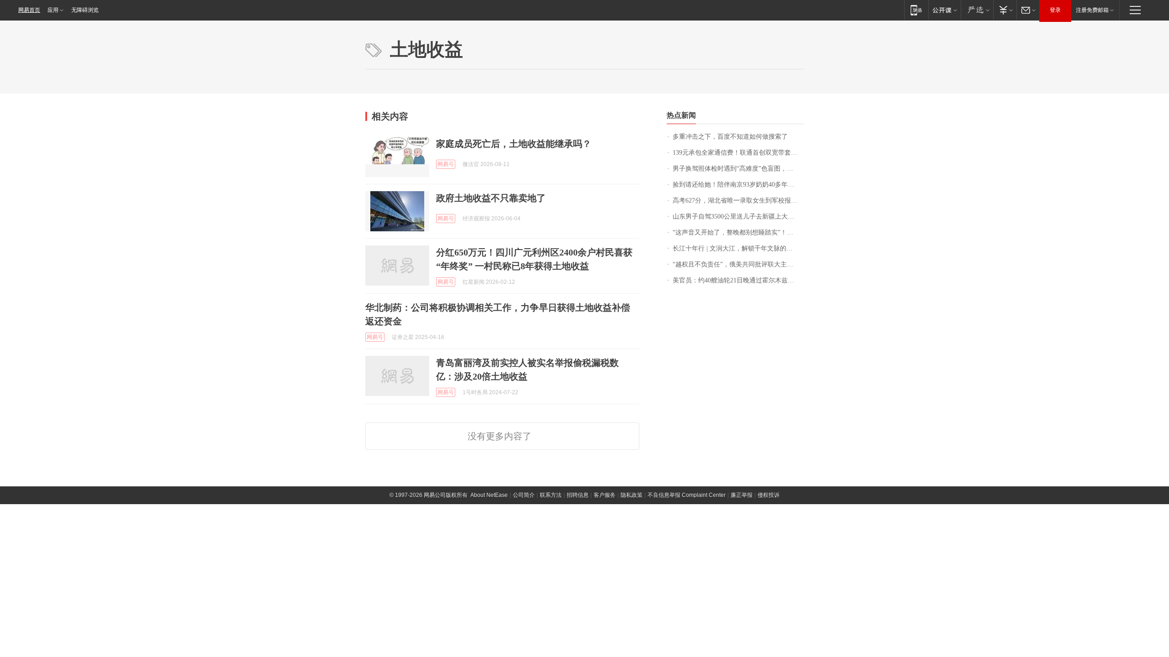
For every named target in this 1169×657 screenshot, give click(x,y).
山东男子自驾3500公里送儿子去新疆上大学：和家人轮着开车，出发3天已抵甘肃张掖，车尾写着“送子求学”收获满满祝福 (738, 216)
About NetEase (489, 495)
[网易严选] (977, 10)
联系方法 (551, 495)
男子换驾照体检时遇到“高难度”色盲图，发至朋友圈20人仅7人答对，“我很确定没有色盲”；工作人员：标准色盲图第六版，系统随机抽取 (738, 168)
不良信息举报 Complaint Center (687, 495)
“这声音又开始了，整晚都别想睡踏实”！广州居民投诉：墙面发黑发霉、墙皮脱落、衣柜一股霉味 (738, 232)
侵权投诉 (768, 495)
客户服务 (605, 495)
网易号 (445, 164)
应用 (52, 10)
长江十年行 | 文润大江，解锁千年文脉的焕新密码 (738, 248)
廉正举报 (742, 495)
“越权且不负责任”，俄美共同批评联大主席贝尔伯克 (738, 264)
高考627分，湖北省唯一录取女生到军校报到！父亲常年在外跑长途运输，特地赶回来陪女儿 (738, 200)
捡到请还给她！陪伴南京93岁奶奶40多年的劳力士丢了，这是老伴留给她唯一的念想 (738, 184)
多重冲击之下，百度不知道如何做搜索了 (730, 136)
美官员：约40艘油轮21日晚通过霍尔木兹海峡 (736, 280)
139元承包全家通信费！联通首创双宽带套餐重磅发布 (738, 152)
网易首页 (29, 10)
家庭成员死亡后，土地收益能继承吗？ (513, 144)
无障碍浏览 (85, 10)
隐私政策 (631, 495)
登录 (1055, 10)
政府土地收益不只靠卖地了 (491, 198)
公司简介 (524, 495)
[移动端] (916, 10)
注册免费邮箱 (1092, 10)
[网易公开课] (944, 10)
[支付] (1004, 10)
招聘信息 (578, 495)
